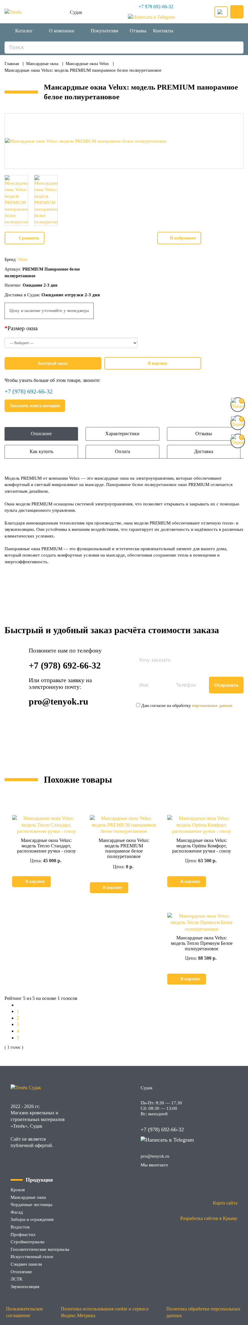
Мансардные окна (42, 63)
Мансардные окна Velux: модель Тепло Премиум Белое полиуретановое (202, 943)
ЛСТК (16, 1279)
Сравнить (29, 237)
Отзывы (138, 30)
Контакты (163, 30)
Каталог (24, 31)
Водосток (20, 1227)
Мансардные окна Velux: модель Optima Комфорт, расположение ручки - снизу (201, 845)
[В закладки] (73, 881)
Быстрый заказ (53, 363)
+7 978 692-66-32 (156, 6)
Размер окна (23, 328)
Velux (23, 259)
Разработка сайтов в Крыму (208, 1218)
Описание (41, 433)
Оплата (122, 451)
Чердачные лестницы (31, 1204)
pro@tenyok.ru (58, 701)
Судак (76, 12)
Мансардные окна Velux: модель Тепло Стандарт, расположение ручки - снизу (46, 845)
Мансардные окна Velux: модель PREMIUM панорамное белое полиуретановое (124, 848)
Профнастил (23, 1234)
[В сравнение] (59, 881)
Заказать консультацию (35, 405)
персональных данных (212, 705)
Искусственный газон (32, 1256)
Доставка (203, 451)
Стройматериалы (27, 1241)
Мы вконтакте (154, 1164)
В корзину (158, 363)
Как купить (41, 451)
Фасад (17, 1212)
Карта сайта (225, 1202)
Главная (12, 63)
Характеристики (122, 433)
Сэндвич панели (26, 1264)
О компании (61, 30)
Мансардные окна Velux (87, 63)
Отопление (21, 1271)
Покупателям (104, 30)
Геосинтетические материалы (40, 1249)
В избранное (183, 237)
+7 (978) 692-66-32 (29, 391)
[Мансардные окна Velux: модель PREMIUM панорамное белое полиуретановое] (124, 141)
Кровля (18, 1189)
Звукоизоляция (25, 1286)
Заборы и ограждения (32, 1219)
